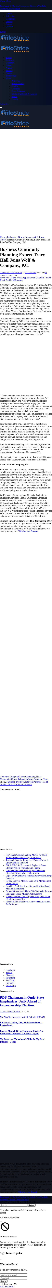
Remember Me (10, 1284)
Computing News (33, 776)
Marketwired (6, 779)
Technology (11, 75)
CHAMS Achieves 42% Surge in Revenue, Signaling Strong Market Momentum (25, 871)
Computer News (17, 776)
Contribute (10, 19)
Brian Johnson (30, 273)
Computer (4, 776)
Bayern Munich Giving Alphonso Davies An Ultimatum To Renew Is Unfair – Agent (21, 1032)
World (14, 96)
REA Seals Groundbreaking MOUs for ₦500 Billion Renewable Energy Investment (26, 856)
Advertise (10, 16)
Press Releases (18, 91)
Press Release (18, 779)
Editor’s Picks (18, 83)
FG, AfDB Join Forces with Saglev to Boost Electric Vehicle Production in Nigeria (26, 866)
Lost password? (7, 1286)
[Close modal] (1, 1259)
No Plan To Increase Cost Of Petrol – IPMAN (22, 1017)
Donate (9, 21)
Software (29, 779)
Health (15, 86)
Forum (9, 24)
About (9, 13)
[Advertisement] (26, 156)
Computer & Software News (11, 273)
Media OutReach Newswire (24, 94)
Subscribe (4, 104)
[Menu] (1, 107)
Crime (8, 65)
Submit (31, 1205)
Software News (41, 779)
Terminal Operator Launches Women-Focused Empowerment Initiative (27, 861)
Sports (9, 73)
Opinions (16, 88)
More (8, 78)
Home (8, 57)
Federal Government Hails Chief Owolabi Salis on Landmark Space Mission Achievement (29, 892)
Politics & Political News (10, 1011)
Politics (9, 70)
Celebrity (10, 62)
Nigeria (9, 68)
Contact (9, 26)
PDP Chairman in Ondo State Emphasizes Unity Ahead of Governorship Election (22, 1001)
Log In (3, 1281)
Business (10, 60)
